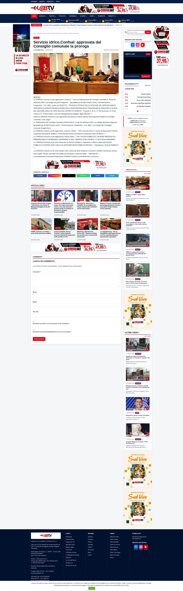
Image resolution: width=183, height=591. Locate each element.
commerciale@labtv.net (42, 559)
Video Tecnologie (115, 531)
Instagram (54, 175)
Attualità (62, 16)
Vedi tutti (148, 85)
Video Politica (114, 518)
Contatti (42, 1)
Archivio (90, 515)
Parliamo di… (70, 541)
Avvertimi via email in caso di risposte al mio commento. (51, 323)
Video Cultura (114, 526)
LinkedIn (97, 175)
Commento (37, 271)
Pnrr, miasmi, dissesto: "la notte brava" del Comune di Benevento (136, 275)
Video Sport (113, 528)
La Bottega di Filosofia (72, 533)
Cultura (82, 16)
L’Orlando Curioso (71, 531)
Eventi (90, 533)
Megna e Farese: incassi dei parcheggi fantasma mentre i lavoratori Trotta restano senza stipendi (110, 205)
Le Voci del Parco (71, 539)
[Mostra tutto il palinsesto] (137, 111)
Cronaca (42, 16)
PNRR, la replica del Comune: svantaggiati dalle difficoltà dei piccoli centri (136, 246)
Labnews (68, 536)
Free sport (69, 528)
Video (112, 536)
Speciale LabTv (70, 523)
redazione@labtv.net (37, 552)
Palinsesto (101, 16)
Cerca (58, 1)
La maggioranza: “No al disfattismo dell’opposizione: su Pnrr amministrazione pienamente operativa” (110, 234)
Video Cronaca (114, 515)
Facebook (40, 175)
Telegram (111, 175)
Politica (52, 16)
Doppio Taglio (70, 526)
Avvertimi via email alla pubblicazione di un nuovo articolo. (52, 331)
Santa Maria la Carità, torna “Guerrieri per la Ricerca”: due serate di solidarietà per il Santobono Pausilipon (78, 25)
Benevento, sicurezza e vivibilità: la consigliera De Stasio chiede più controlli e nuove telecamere (87, 205)
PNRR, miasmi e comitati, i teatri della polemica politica (41, 232)
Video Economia (115, 523)
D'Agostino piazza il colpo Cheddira (137, 401)
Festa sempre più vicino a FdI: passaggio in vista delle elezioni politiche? (136, 217)
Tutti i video (147, 166)
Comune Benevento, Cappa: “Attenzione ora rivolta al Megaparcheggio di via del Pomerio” (41, 205)
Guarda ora (145, 76)
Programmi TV (70, 520)
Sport (92, 16)
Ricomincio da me (71, 544)
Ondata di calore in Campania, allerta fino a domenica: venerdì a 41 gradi (138, 343)
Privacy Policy (70, 518)
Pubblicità (50, 1)
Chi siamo (34, 1)
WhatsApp (83, 175)
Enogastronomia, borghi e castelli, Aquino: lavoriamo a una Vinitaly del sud (138, 373)
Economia (72, 16)
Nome (35, 292)
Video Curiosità (114, 533)
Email (35, 301)
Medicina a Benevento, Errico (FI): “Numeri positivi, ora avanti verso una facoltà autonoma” (87, 234)
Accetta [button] (92, 588)
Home (34, 16)
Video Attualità (114, 520)
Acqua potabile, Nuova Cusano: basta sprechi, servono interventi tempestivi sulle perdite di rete (64, 234)
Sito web (35, 311)
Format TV (111, 16)
